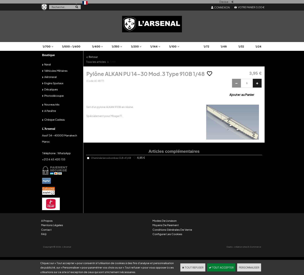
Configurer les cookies (167, 234)
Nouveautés (51, 104)
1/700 (46, 46)
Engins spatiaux (53, 83)
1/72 (206, 46)
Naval (47, 64)
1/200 (135, 46)
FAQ (43, 234)
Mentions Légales (52, 225)
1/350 (115, 46)
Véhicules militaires (56, 70)
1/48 (224, 46)
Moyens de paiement (166, 225)
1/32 (241, 46)
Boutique (48, 55)
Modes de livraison (165, 220)
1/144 (154, 46)
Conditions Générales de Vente (172, 229)
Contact (46, 229)
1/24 (258, 46)
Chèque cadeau (54, 119)
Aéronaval (50, 76)
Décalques (51, 89)
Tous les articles (96, 61)
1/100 (172, 46)
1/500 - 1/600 (71, 46)
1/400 (96, 46)
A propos (47, 220)
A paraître (50, 110)
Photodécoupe (54, 95)
